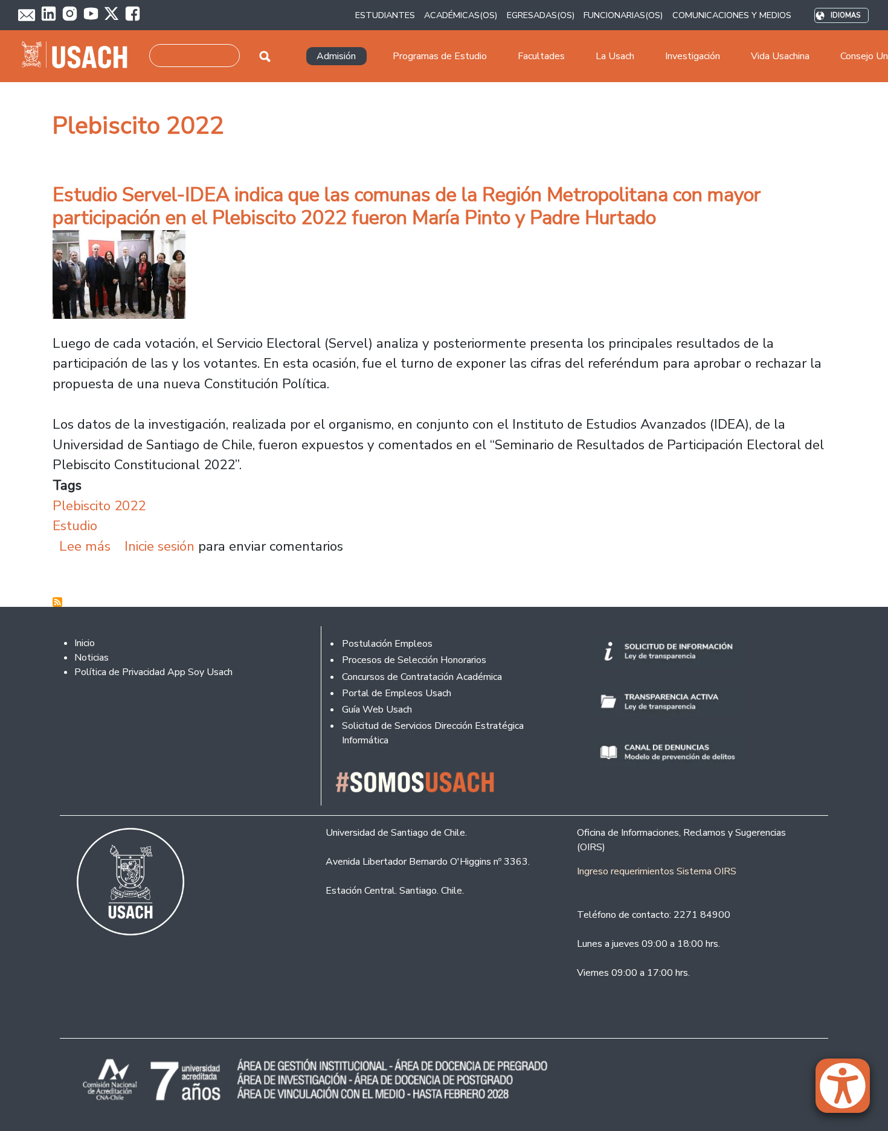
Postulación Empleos (387, 643)
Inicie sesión (159, 546)
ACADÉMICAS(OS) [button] (460, 15)
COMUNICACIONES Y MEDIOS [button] (731, 15)
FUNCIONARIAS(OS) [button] (623, 15)
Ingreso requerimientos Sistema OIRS (656, 871)
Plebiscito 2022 (99, 505)
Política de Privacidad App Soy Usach (153, 672)
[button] (849, 1091)
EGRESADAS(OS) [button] (540, 15)
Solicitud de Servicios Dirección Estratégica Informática (433, 733)
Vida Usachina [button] (780, 56)
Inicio (84, 643)
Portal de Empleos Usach (396, 693)
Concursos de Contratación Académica (422, 677)
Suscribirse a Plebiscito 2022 (57, 602)
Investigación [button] (692, 56)
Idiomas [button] (845, 15)
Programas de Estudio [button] (440, 56)
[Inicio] (79, 56)
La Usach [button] (615, 56)
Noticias (91, 657)
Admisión (336, 56)
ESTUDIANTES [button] (385, 15)
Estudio (75, 525)
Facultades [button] (541, 56)
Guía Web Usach (377, 709)
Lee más (85, 546)
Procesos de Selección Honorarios (414, 660)
